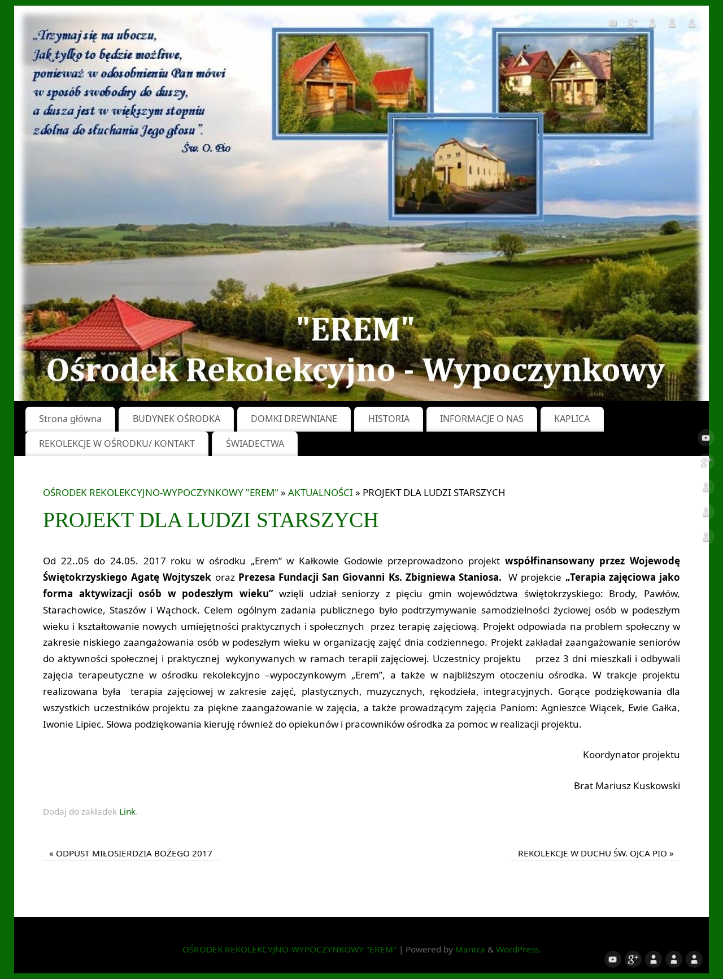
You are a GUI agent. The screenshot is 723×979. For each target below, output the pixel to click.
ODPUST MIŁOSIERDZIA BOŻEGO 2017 (130, 853)
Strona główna (70, 418)
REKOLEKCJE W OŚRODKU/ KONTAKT (117, 443)
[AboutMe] (652, 25)
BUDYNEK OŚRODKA (176, 418)
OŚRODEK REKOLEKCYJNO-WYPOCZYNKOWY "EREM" (160, 492)
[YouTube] (612, 25)
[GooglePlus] (632, 25)
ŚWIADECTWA (255, 443)
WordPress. (518, 949)
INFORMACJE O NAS (482, 418)
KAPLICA (572, 418)
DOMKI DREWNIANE (294, 418)
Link (127, 811)
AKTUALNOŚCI (320, 492)
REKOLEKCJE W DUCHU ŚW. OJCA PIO (596, 853)
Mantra (470, 949)
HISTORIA (389, 418)
